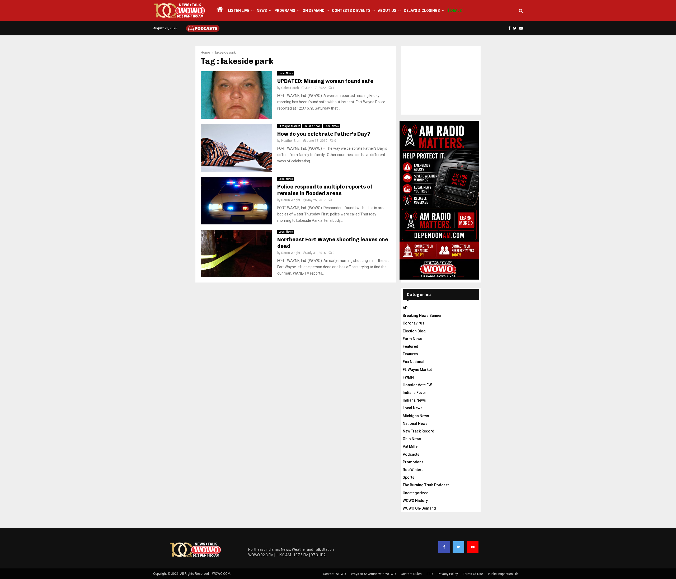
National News (415, 423)
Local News (286, 73)
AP (405, 308)
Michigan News (416, 416)
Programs (284, 10)
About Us (387, 10)
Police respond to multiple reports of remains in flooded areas (325, 189)
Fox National (413, 362)
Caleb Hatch (290, 88)
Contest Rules (411, 574)
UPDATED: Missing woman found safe (325, 81)
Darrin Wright (290, 200)
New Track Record (418, 431)
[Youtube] (472, 547)
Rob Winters (413, 470)
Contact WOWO (334, 574)
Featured (410, 346)
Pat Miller (411, 446)
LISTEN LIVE (238, 10)
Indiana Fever (414, 392)
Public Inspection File (503, 574)
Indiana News (312, 126)
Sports (408, 477)
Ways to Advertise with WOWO (373, 574)
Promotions (413, 462)
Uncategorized (416, 493)
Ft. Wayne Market (289, 126)
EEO (430, 574)
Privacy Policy (448, 574)
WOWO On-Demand (419, 508)
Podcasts (411, 454)
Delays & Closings (422, 10)
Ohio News (412, 439)
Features (410, 354)
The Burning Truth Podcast (426, 485)
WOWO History (415, 500)
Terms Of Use (473, 574)
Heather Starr (291, 141)
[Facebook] (444, 547)
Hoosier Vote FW (417, 385)
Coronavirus (413, 323)
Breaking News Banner (422, 315)
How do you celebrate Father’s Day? (323, 134)
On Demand (314, 10)
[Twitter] (458, 547)
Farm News (412, 339)
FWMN (408, 377)
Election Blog (414, 331)
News (262, 10)
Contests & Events (351, 10)
